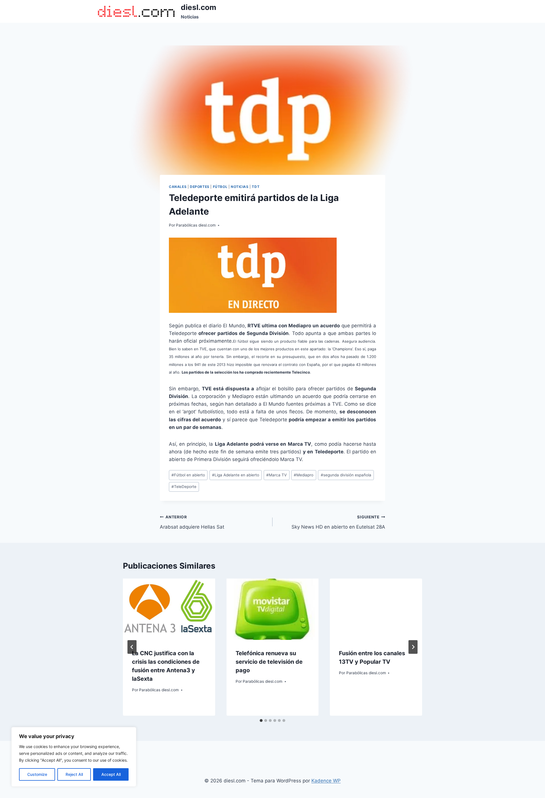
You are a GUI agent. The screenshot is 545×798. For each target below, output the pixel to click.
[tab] (261, 720)
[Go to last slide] (132, 647)
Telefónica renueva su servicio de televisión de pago (269, 662)
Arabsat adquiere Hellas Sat (192, 522)
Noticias (240, 187)
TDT (255, 187)
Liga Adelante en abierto (235, 475)
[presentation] (169, 609)
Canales (177, 187)
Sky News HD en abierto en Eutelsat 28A (338, 522)
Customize (37, 774)
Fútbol (220, 187)
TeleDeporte (183, 486)
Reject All (74, 774)
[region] (73, 757)
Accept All (111, 774)
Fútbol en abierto (188, 475)
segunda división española (346, 475)
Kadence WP (326, 781)
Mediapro (303, 475)
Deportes (199, 187)
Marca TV (276, 475)
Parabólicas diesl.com (196, 225)
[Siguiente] (413, 647)
